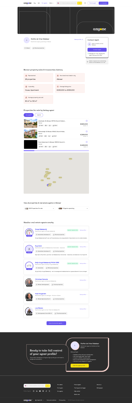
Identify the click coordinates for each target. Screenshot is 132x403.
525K (48, 173)
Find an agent (92, 3)
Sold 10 (39, 115)
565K (49, 185)
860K (47, 172)
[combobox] (59, 3)
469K (70, 158)
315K (42, 180)
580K (50, 184)
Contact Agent (97, 49)
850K (48, 178)
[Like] (87, 121)
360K (54, 182)
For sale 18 (28, 115)
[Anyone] (28, 3)
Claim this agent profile (79, 365)
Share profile (77, 39)
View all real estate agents (55, 323)
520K (60, 177)
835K (47, 169)
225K (45, 175)
